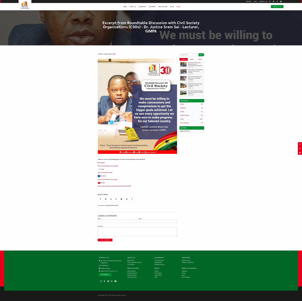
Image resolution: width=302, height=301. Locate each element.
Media (172, 6)
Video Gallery (158, 275)
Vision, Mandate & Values (134, 262)
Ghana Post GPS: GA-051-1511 (109, 271)
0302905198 (104, 265)
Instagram (102, 162)
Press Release (186, 277)
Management (158, 262)
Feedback (262, 1)
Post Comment (105, 240)
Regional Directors (160, 264)
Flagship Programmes (188, 262)
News (178, 6)
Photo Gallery (158, 273)
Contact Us (277, 6)
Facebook (103, 176)
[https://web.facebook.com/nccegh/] (104, 281)
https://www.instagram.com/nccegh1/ (108, 166)
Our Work (152, 6)
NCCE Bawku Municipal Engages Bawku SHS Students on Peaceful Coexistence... (195, 92)
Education (184, 271)
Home (125, 6)
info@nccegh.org (105, 268)
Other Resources (132, 277)
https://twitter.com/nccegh (105, 172)
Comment (100, 226)
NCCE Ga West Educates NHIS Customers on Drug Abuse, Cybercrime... (195, 78)
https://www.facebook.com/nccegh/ (108, 179)
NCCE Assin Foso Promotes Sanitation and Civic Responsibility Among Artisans (195, 64)
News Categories (189, 268)
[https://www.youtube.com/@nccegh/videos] (114, 281)
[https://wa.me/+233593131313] (100, 281)
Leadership (142, 6)
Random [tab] (200, 59)
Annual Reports (131, 271)
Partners (249, 1)
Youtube (102, 182)
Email (140, 218)
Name (99, 218)
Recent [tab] (183, 59)
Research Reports (132, 273)
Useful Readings (131, 275)
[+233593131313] (300, 144)
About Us (133, 6)
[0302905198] (300, 148)
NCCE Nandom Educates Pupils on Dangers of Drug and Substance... (195, 85)
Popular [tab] (192, 59)
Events (156, 271)
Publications (162, 6)
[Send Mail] (300, 153)
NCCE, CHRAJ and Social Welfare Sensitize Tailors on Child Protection (195, 71)
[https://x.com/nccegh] (107, 281)
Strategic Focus (186, 260)
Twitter (102, 169)
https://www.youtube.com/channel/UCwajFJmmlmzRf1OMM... (114, 186)
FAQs (255, 1)
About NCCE (130, 260)
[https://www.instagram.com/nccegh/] (111, 281)
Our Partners (130, 264)
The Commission (159, 260)
